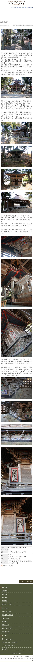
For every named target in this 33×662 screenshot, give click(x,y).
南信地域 (24, 7)
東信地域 (4, 594)
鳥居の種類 (5, 618)
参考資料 (4, 649)
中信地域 (4, 597)
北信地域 (4, 591)
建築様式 (4, 621)
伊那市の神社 (30, 7)
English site (16, 653)
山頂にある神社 (6, 628)
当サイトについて (7, 639)
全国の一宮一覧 (6, 611)
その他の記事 (6, 631)
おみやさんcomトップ (16, 7)
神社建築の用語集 (7, 615)
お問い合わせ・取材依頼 (9, 642)
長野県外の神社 (6, 604)
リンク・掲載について (9, 645)
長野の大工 (5, 625)
